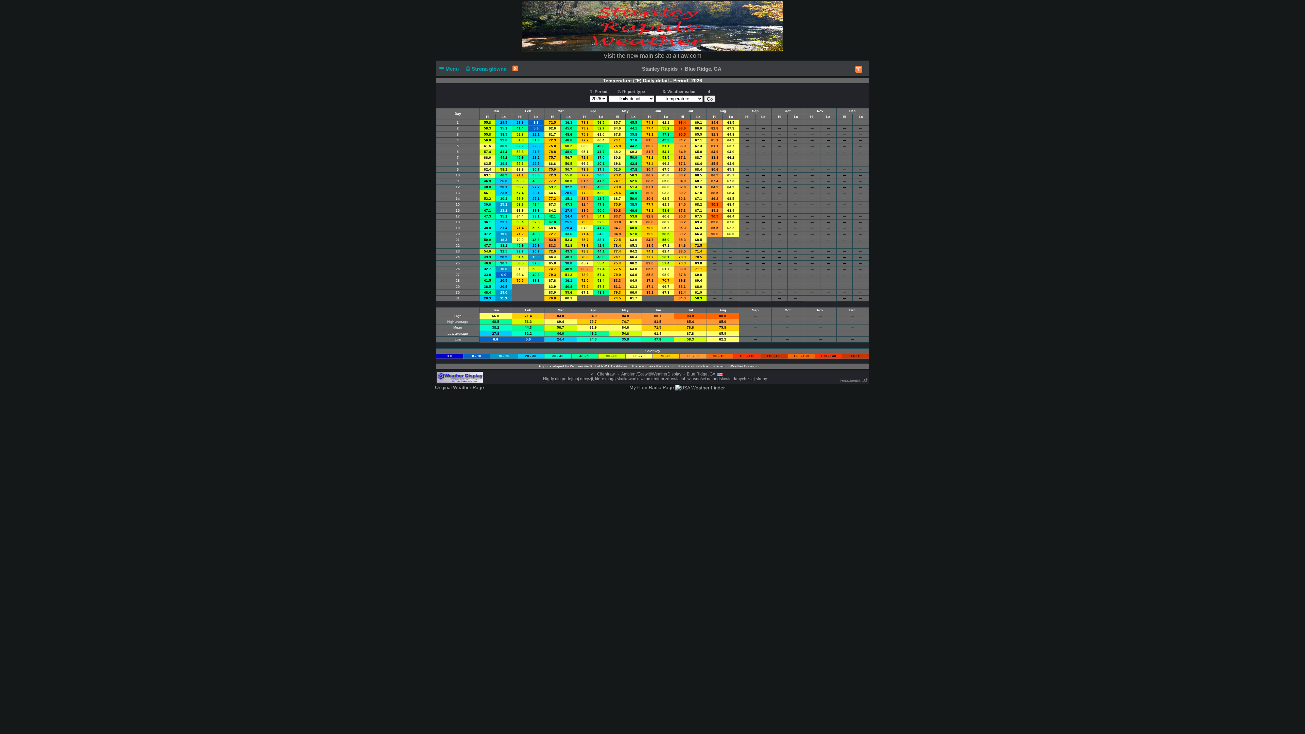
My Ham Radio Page (651, 387)
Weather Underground (747, 366)
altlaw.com (687, 55)
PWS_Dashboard (614, 366)
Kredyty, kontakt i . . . (852, 380)
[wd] (460, 376)
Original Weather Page (459, 387)
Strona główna (489, 69)
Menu (453, 69)
